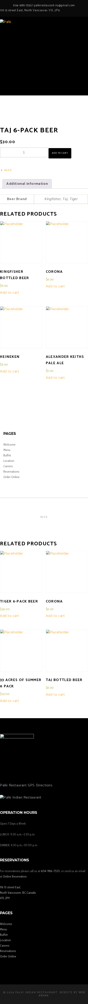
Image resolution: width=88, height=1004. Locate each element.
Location (8, 461)
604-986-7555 (22, 5)
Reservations (11, 471)
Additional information (27, 184)
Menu (6, 450)
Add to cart (60, 153)
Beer (8, 170)
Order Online (11, 477)
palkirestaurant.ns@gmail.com (54, 5)
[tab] (27, 184)
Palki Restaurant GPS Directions (26, 785)
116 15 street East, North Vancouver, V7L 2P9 (30, 10)
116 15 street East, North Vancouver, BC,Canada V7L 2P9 (18, 892)
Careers (8, 466)
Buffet (7, 455)
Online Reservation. (15, 876)
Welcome (9, 444)
